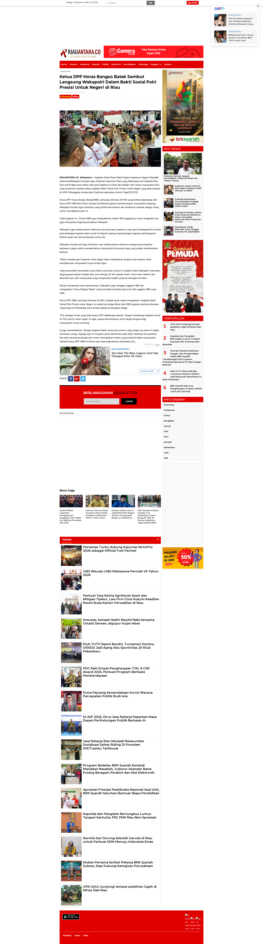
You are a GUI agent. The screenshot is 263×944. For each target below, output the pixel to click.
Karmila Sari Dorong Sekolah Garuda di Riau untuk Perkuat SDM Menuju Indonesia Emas (118, 840)
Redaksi (67, 935)
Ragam (154, 64)
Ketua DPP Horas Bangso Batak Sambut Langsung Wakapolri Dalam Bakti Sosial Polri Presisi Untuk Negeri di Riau (108, 82)
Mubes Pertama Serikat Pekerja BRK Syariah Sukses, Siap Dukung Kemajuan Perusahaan (118, 864)
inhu (166, 436)
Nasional (84, 64)
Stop (76, 96)
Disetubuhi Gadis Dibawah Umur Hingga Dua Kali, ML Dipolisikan (187, 229)
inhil (166, 431)
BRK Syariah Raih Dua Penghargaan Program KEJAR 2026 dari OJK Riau (186, 389)
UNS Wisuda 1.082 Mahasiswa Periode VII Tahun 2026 (120, 573)
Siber (77, 935)
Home (64, 64)
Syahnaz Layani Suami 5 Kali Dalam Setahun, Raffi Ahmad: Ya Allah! (188, 188)
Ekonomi (116, 64)
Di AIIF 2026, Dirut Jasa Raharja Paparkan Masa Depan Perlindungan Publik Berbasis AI (120, 718)
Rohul (167, 415)
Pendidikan (130, 64)
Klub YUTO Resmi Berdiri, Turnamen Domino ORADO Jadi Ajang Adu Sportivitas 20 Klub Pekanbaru (118, 647)
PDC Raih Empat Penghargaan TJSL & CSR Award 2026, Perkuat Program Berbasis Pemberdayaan (116, 672)
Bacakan (66, 96)
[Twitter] (83, 378)
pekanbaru (169, 447)
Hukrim (74, 64)
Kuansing (169, 404)
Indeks (167, 64)
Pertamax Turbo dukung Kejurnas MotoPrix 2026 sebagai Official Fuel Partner (118, 549)
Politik (105, 64)
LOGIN (193, 3)
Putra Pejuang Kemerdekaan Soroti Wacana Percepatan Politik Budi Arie (118, 694)
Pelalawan (169, 410)
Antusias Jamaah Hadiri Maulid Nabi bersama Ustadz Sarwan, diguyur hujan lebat (118, 621)
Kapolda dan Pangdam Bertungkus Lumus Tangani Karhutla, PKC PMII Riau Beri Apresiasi (119, 815)
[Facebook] (70, 378)
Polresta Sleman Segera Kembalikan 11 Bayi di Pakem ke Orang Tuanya (181, 178)
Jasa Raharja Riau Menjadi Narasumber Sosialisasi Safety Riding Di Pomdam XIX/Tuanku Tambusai (113, 744)
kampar (168, 442)
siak (166, 458)
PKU (68, 71)
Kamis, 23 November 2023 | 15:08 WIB (72, 92)
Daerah (95, 64)
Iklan (85, 935)
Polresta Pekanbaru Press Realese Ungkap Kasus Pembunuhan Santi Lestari (186, 202)
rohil (166, 452)
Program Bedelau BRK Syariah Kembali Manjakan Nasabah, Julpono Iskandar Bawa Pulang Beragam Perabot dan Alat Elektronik (118, 769)
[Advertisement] (131, 19)
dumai (167, 426)
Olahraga (143, 64)
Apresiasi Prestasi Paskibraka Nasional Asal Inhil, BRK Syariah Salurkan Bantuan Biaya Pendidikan (121, 791)
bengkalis (169, 420)
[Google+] (77, 378)
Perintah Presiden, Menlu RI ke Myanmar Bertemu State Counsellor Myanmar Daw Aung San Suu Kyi (188, 217)
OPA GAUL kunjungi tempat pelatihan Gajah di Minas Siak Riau (120, 888)
